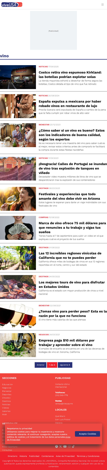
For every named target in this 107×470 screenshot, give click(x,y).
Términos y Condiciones (88, 456)
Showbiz (6, 398)
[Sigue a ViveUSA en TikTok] (74, 447)
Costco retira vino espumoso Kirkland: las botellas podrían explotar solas (70, 74)
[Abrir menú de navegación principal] (103, 4)
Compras (43, 217)
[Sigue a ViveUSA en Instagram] (70, 447)
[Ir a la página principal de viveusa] (49, 4)
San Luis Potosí (62, 419)
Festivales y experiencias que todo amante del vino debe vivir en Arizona (69, 196)
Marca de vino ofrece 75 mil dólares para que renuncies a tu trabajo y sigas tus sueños (72, 227)
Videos (5, 408)
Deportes (6, 394)
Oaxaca (59, 423)
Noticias (43, 66)
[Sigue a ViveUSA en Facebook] (57, 447)
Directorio (12, 456)
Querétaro (60, 416)
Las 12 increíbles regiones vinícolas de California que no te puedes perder (70, 255)
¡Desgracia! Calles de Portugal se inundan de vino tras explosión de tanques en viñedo (73, 168)
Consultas (7, 450)
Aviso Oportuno (9, 447)
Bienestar (44, 125)
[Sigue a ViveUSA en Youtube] (65, 447)
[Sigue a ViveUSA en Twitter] (61, 447)
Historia (23, 456)
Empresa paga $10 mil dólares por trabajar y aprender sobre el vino (66, 342)
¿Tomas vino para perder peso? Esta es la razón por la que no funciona (73, 313)
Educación (7, 384)
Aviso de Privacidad (65, 456)
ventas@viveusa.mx (64, 403)
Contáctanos (48, 456)
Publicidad (34, 456)
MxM (4, 414)
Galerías (6, 411)
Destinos (43, 188)
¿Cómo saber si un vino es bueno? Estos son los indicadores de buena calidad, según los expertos (72, 135)
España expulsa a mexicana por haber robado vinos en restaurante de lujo (70, 103)
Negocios (44, 334)
